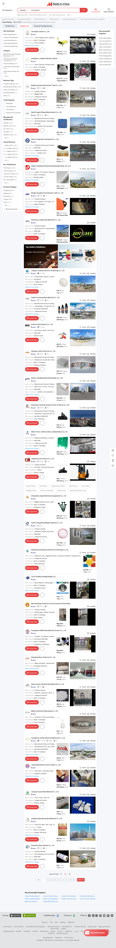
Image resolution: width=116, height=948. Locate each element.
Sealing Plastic (31, 490)
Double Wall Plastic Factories (51, 901)
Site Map (62, 922)
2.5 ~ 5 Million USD (10, 154)
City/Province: (29, 43)
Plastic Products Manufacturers (33, 896)
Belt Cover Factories (31, 901)
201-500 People (10, 177)
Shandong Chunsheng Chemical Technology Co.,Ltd (49, 550)
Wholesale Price (67, 926)
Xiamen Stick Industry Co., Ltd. (42, 324)
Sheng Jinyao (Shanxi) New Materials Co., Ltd (47, 684)
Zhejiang (7, 193)
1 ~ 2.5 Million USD (10, 157)
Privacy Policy (68, 937)
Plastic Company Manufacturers (51, 899)
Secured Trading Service (43, 26)
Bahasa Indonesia (62, 933)
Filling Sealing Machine (10, 43)
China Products (19, 926)
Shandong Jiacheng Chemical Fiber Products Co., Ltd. (50, 405)
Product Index (54, 929)
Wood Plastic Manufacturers (38, 15)
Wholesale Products (53, 926)
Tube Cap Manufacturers (106, 64)
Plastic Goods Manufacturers (33, 899)
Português (26, 931)
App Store (15, 915)
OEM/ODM (9, 103)
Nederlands (68, 931)
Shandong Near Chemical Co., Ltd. (43, 657)
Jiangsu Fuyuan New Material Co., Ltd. (45, 792)
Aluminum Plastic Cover (78, 490)
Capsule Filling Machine (10, 37)
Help (56, 922)
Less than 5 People (11, 174)
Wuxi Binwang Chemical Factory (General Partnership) (50, 603)
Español (18, 931)
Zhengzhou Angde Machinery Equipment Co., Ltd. (48, 496)
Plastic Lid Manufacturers (107, 59)
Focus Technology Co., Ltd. (59, 940)
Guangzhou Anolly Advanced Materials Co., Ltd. (48, 738)
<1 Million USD (10, 145)
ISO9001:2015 (9, 126)
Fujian (7, 202)
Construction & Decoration (11, 67)
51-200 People (9, 171)
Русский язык (44, 931)
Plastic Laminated (46, 490)
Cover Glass (85, 486)
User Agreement (48, 937)
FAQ (51, 922)
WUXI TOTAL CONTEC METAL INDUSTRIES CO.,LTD (49, 432)
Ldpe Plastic (73, 486)
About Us (44, 922)
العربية (76, 931)
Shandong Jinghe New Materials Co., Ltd (45, 220)
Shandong (8, 196)
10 (61, 874)
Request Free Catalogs (32, 45)
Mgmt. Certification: (31, 126)
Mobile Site (71, 922)
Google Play (29, 915)
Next (79, 880)
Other (6, 95)
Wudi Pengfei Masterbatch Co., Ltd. (46, 112)
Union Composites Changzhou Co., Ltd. (45, 139)
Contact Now (33, 50)
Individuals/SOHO (10, 93)
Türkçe (109, 931)
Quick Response (11, 106)
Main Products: (29, 37)
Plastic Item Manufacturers (88, 896)
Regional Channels (104, 926)
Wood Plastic (30, 486)
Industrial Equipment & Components (10, 60)
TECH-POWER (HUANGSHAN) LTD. (43, 577)
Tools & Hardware (10, 63)
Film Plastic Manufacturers (57, 15)
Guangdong (8, 190)
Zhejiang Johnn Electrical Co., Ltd (43, 351)
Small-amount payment (13, 112)
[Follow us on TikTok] (93, 915)
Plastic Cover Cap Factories (69, 899)
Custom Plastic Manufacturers (69, 896)
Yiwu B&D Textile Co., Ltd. (40, 31)
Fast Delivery (10, 109)
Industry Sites (92, 926)
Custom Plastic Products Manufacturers (51, 896)
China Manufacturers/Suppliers (35, 926)
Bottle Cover (61, 490)
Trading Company (11, 84)
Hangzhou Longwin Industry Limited (44, 58)
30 (65, 874)
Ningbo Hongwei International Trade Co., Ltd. (47, 193)
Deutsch (60, 931)
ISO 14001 (8, 129)
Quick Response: (30, 97)
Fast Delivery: (29, 40)
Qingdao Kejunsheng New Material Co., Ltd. (46, 818)
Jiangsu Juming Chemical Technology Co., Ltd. (48, 270)
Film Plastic (43, 486)
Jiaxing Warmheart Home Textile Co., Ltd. (46, 765)
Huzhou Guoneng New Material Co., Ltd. (45, 297)
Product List (9, 26)
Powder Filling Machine (10, 46)
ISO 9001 (8, 123)
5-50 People (9, 168)
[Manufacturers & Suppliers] (58, 4)
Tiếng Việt (51, 933)
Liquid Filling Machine (10, 40)
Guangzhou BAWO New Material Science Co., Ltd (48, 630)
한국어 (83, 931)
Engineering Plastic (58, 486)
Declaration (58, 937)
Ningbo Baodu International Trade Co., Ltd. (46, 85)
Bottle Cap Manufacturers (107, 50)
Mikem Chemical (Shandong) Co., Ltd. (44, 711)
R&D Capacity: (29, 124)
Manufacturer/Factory (12, 87)
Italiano (53, 931)
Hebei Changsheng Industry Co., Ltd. (47, 523)
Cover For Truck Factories (87, 899)
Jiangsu (7, 199)
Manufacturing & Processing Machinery (12, 55)
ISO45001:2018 (10, 135)
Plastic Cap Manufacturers (107, 47)
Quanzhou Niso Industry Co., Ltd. (43, 845)
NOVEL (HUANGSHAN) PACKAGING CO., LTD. (47, 378)
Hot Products (8, 926)
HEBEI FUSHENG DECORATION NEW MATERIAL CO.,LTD (51, 166)
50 (69, 874)
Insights (63, 929)
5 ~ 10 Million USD (10, 151)
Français (34, 931)
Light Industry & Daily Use (11, 72)
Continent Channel (80, 926)
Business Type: (29, 91)
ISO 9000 (8, 132)
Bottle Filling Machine (10, 34)
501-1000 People (10, 180)
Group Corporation (10, 90)
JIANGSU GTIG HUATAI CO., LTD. (42, 459)
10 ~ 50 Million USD (10, 148)
